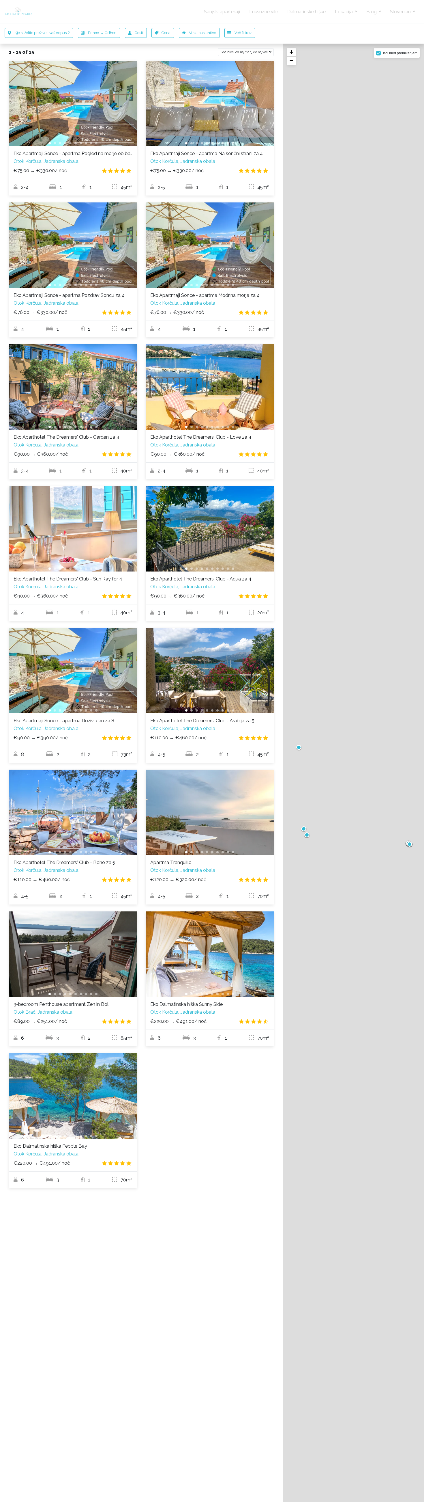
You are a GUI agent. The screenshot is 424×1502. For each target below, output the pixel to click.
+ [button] (291, 52)
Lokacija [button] (344, 11)
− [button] (291, 60)
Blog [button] (372, 11)
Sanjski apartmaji (222, 11)
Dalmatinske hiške (306, 11)
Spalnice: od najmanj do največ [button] (245, 52)
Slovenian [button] (401, 11)
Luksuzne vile (263, 11)
